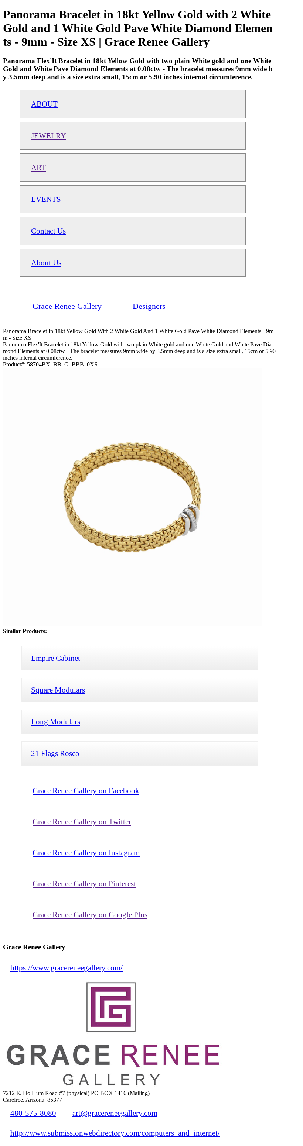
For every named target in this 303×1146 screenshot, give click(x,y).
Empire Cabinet (55, 658)
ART (38, 167)
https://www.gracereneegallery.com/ (66, 967)
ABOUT (44, 104)
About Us (46, 262)
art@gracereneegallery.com (114, 1113)
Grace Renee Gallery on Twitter (82, 821)
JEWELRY (48, 135)
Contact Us (48, 231)
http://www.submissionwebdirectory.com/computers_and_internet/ (115, 1133)
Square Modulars (58, 690)
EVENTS (46, 199)
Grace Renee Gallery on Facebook (86, 790)
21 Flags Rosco (55, 753)
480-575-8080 (33, 1113)
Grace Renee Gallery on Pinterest (84, 883)
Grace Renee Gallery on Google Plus (90, 914)
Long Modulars (55, 721)
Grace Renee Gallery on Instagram (86, 852)
